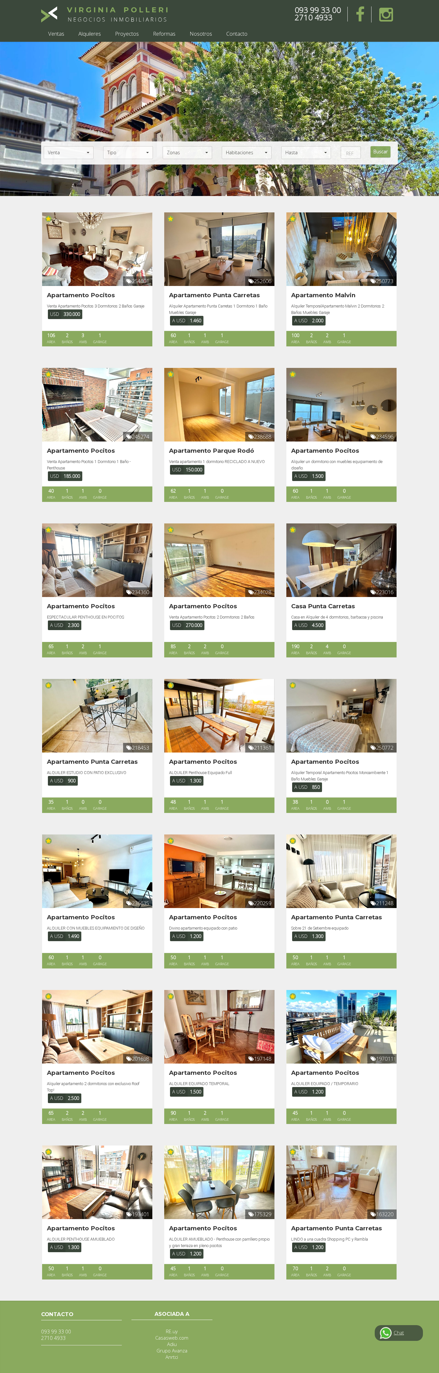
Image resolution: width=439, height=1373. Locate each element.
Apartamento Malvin (323, 295)
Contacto (236, 33)
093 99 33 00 (318, 9)
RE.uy (172, 1331)
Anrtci (172, 1357)
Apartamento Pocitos (81, 295)
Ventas (56, 33)
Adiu (172, 1344)
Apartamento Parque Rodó (211, 450)
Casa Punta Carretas (323, 606)
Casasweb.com (171, 1337)
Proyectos (127, 33)
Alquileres (89, 33)
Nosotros (201, 33)
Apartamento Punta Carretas (214, 295)
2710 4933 (314, 17)
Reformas (164, 33)
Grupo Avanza (172, 1350)
